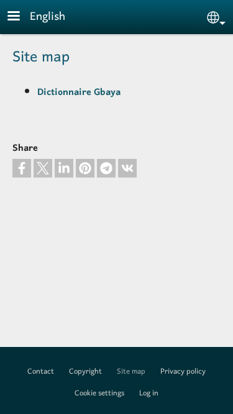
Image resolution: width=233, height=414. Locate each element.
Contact (40, 372)
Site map (131, 372)
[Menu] (21, 17)
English (47, 17)
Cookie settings (99, 393)
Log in (148, 393)
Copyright (85, 372)
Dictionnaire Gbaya (79, 92)
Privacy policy (183, 372)
